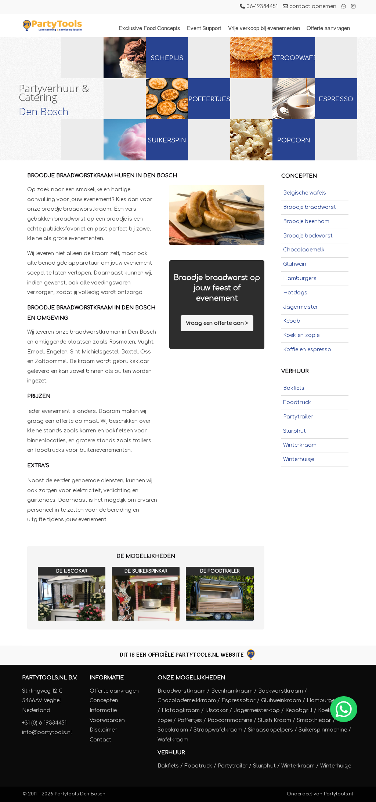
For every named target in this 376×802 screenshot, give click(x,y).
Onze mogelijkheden (191, 678)
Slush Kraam (274, 720)
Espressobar (238, 700)
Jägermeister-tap (257, 710)
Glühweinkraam (281, 700)
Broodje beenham (306, 221)
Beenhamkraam (232, 691)
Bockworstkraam (280, 691)
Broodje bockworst (308, 236)
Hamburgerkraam (330, 700)
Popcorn (293, 140)
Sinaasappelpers (270, 730)
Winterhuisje (298, 459)
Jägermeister (300, 307)
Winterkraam (300, 445)
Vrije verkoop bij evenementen (264, 28)
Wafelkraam (173, 740)
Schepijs (167, 58)
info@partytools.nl (47, 732)
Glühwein (294, 264)
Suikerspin (167, 140)
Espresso (336, 99)
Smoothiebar (314, 720)
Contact (100, 740)
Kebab (291, 321)
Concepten (104, 700)
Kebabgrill (298, 710)
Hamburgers (300, 278)
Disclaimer (103, 730)
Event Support (204, 28)
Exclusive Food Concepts (149, 28)
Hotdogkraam (181, 710)
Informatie (107, 678)
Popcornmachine (229, 720)
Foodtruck (297, 402)
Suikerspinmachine (323, 730)
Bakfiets (293, 388)
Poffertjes (209, 99)
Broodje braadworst (309, 207)
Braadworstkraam (182, 691)
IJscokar (216, 710)
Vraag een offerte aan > (217, 323)
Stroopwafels (293, 58)
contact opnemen (312, 6)
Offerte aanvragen (328, 28)
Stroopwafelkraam (218, 730)
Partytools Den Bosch (80, 793)
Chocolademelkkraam (187, 700)
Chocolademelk (304, 250)
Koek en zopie (301, 335)
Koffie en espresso (307, 349)
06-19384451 (261, 6)
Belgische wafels (304, 193)
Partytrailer (298, 417)
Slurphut (294, 431)
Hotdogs (295, 292)
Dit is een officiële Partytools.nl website (182, 654)
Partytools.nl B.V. (49, 678)
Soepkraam (173, 730)
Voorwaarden (107, 720)
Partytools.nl (338, 793)
